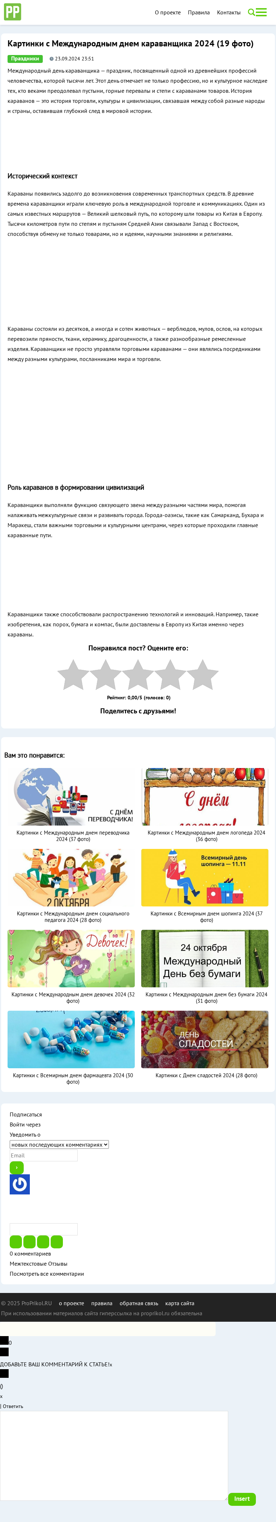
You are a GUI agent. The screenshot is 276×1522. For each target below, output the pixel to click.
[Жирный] (16, 1242)
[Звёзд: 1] (73, 674)
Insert (242, 1499)
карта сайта (179, 1303)
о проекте (71, 1303)
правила (101, 1303)
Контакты (229, 12)
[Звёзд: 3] (138, 674)
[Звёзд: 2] (105, 674)
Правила (199, 12)
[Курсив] (29, 1242)
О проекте (168, 12)
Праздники (25, 58)
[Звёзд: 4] (170, 674)
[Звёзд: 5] (203, 674)
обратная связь (139, 1303)
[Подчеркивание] (43, 1242)
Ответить (13, 1406)
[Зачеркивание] (57, 1242)
